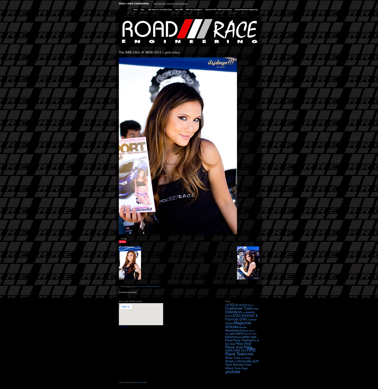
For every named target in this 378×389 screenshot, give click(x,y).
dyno (237, 311)
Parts (229, 340)
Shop (248, 357)
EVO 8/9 (240, 315)
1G (227, 305)
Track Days (241, 368)
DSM (229, 311)
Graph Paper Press (141, 382)
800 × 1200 (140, 286)
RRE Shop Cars (239, 356)
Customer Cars (238, 308)
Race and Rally (239, 347)
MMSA (233, 333)
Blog (142, 10)
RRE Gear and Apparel (194, 10)
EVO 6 (228, 316)
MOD (240, 333)
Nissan (238, 337)
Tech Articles (234, 364)
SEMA (243, 358)
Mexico (252, 330)
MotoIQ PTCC (250, 333)
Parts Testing (242, 340)
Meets (246, 330)
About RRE (179, 10)
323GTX (243, 305)
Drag (255, 308)
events (250, 312)
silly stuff (252, 361)
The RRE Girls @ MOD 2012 (140, 52)
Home (135, 10)
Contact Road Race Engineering (246, 10)
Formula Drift (235, 319)
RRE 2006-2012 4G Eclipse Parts (160, 10)
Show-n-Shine (235, 361)
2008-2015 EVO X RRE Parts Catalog (218, 10)
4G (236, 305)
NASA (229, 337)
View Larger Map (123, 326)
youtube (232, 371)
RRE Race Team (240, 351)
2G (232, 304)
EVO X (252, 315)
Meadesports (233, 330)
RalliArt (229, 350)
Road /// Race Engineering (134, 3)
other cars (249, 336)
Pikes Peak (243, 343)
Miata (227, 334)
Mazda (242, 327)
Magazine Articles (238, 324)
